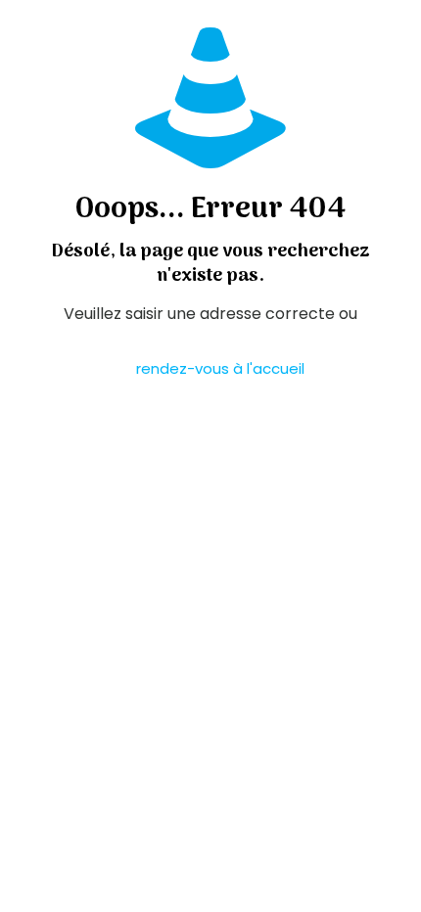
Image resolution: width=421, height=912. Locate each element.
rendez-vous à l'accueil (220, 368)
